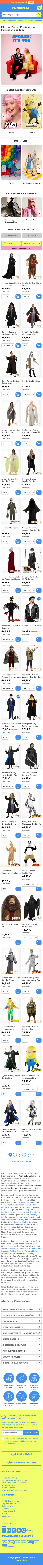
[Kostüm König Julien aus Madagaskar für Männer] (32, 961)
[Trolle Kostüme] (11, 162)
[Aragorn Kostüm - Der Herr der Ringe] (11, 413)
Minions (32, 132)
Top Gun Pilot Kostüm (10, 528)
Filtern (9, 244)
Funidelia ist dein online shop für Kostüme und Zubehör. (21, 8)
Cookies (5, 1508)
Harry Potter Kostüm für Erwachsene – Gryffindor (10, 382)
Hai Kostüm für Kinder (31, 381)
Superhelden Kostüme (23, 1222)
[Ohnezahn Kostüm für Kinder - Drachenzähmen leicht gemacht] (11, 609)
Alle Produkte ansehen (21, 1161)
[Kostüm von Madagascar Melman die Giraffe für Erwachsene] (11, 854)
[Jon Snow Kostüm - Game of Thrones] (32, 756)
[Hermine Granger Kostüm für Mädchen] (32, 462)
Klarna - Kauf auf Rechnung (14, 1490)
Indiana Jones (11, 1321)
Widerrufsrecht (8, 1511)
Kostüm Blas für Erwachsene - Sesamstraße (8, 1028)
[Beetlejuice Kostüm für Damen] (32, 1113)
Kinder (32, 236)
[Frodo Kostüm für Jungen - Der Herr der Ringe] (11, 658)
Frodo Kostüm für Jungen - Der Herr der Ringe (10, 676)
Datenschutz (7, 1506)
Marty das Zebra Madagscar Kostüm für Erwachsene (31, 823)
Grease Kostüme (8, 1205)
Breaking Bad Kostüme (15, 1363)
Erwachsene (11, 236)
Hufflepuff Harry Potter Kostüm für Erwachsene (29, 725)
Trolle (11, 183)
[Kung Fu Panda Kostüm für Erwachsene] (32, 854)
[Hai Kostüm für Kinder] (32, 364)
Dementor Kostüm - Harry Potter (30, 925)
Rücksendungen (9, 1485)
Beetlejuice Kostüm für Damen (31, 1130)
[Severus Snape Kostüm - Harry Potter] (11, 266)
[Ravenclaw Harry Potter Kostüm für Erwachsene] (11, 1113)
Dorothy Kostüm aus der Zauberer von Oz (19, 1215)
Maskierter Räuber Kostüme (18, 1309)
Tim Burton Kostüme (14, 1351)
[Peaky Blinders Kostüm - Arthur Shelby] (11, 707)
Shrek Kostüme (11, 1339)
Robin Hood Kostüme (14, 1345)
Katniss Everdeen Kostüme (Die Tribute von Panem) (22, 1333)
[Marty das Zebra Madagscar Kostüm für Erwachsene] (32, 805)
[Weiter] (33, 1154)
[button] (39, 116)
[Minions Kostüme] (32, 111)
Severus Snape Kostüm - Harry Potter (11, 284)
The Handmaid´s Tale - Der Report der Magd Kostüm (11, 578)
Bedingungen (11, 1441)
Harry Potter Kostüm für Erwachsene (30, 333)
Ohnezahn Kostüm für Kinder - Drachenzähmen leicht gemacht (10, 627)
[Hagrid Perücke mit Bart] (11, 908)
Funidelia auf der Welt (11, 1501)
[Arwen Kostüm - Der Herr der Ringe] (11, 462)
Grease (11, 132)
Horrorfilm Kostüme (14, 1219)
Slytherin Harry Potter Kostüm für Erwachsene (10, 1077)
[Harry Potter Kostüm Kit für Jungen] (32, 560)
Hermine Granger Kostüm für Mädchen (31, 480)
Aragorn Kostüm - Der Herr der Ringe (10, 431)
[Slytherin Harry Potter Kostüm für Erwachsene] (11, 1059)
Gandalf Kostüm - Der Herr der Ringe (10, 979)
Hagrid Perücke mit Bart (9, 925)
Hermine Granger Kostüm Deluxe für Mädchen (9, 333)
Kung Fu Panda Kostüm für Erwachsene (28, 872)
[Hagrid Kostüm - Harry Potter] (32, 266)
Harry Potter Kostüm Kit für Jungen (30, 578)
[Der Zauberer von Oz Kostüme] (32, 162)
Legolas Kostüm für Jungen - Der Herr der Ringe (31, 676)
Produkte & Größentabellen (14, 1483)
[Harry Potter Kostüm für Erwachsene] (32, 315)
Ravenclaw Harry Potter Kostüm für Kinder (8, 774)
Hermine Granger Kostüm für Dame (8, 823)
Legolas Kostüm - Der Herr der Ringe (31, 1028)
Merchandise (16, 1275)
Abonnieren (31, 1433)
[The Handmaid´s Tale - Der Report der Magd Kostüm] (11, 560)
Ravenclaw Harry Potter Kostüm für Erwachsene (8, 1130)
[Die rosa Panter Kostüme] (32, 208)
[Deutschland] (4, 1530)
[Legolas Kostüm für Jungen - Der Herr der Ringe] (32, 658)
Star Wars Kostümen (25, 1202)
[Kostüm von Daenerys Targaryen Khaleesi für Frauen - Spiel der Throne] (32, 413)
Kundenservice (23, 1454)
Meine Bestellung (9, 1478)
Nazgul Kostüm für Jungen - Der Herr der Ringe (31, 529)
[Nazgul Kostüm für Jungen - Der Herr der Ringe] (32, 511)
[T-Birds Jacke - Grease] (32, 609)
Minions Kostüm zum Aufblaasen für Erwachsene (30, 1077)
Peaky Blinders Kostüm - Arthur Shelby (11, 725)
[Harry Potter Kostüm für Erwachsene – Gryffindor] (11, 364)
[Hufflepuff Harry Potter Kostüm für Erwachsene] (32, 707)
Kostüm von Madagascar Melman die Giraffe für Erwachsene (10, 872)
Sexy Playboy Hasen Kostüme (18, 1315)
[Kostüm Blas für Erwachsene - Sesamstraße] (11, 1010)
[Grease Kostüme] (11, 111)
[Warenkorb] (39, 8)
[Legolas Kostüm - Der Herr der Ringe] (32, 1010)
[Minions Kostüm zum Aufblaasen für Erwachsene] (32, 1059)
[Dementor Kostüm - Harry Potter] (32, 908)
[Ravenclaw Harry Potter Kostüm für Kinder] (11, 756)
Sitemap (5, 1513)
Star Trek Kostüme (13, 1327)
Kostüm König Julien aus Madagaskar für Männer (30, 979)
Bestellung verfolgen (23, 1462)
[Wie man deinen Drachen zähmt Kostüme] (11, 208)
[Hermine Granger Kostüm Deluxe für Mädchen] (11, 315)
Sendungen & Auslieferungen (14, 1480)
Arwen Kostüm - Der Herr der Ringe (9, 480)
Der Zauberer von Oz (32, 183)
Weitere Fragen (8, 1487)
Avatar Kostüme (11, 1357)
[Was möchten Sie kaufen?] (3, 8)
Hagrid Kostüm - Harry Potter (31, 284)
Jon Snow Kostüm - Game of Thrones (30, 774)
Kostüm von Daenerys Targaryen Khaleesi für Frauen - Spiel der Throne (32, 431)
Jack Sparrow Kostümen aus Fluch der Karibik (18, 1211)
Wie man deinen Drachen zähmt (11, 221)
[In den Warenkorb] (18, 296)
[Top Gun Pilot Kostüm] (11, 511)
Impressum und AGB (11, 1503)
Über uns (6, 1516)
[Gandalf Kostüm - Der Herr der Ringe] (11, 961)
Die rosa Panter (32, 220)
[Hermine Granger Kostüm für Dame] (11, 805)
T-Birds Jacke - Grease (31, 626)
